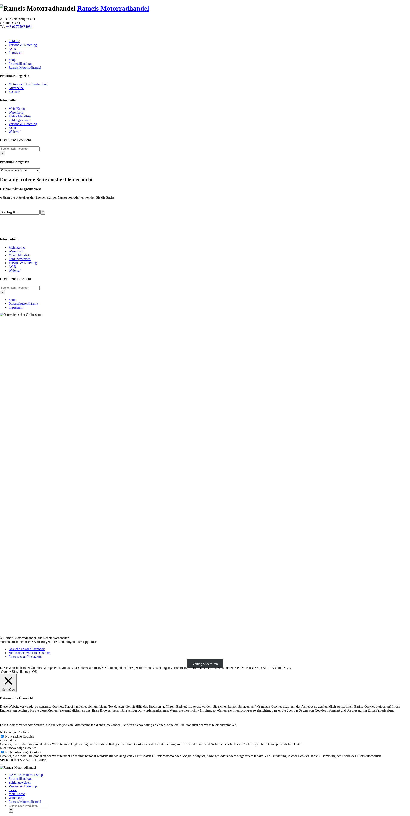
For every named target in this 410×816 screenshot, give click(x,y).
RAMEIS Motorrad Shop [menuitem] (26, 775)
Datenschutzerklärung (23, 303)
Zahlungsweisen (20, 120)
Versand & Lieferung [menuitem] (23, 786)
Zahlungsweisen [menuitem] (20, 782)
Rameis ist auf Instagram (25, 656)
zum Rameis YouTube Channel (29, 653)
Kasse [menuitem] (13, 790)
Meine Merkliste (20, 116)
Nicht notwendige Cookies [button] (18, 748)
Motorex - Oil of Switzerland (28, 84)
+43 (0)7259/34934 (19, 26)
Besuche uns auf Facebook (27, 649)
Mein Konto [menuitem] (17, 794)
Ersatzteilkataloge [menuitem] (20, 778)
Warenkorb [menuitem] (16, 798)
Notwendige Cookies (19, 736)
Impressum (16, 52)
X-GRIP (14, 92)
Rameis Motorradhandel (113, 8)
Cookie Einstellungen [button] (15, 671)
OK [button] (34, 671)
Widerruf (14, 131)
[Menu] (1, 764)
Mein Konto (17, 108)
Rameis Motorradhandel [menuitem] (25, 801)
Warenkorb (16, 112)
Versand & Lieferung (23, 45)
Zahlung (14, 41)
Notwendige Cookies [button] (14, 732)
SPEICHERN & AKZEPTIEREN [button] (23, 760)
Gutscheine (16, 88)
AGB (12, 49)
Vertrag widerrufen (205, 664)
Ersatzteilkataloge (20, 63)
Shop (12, 60)
